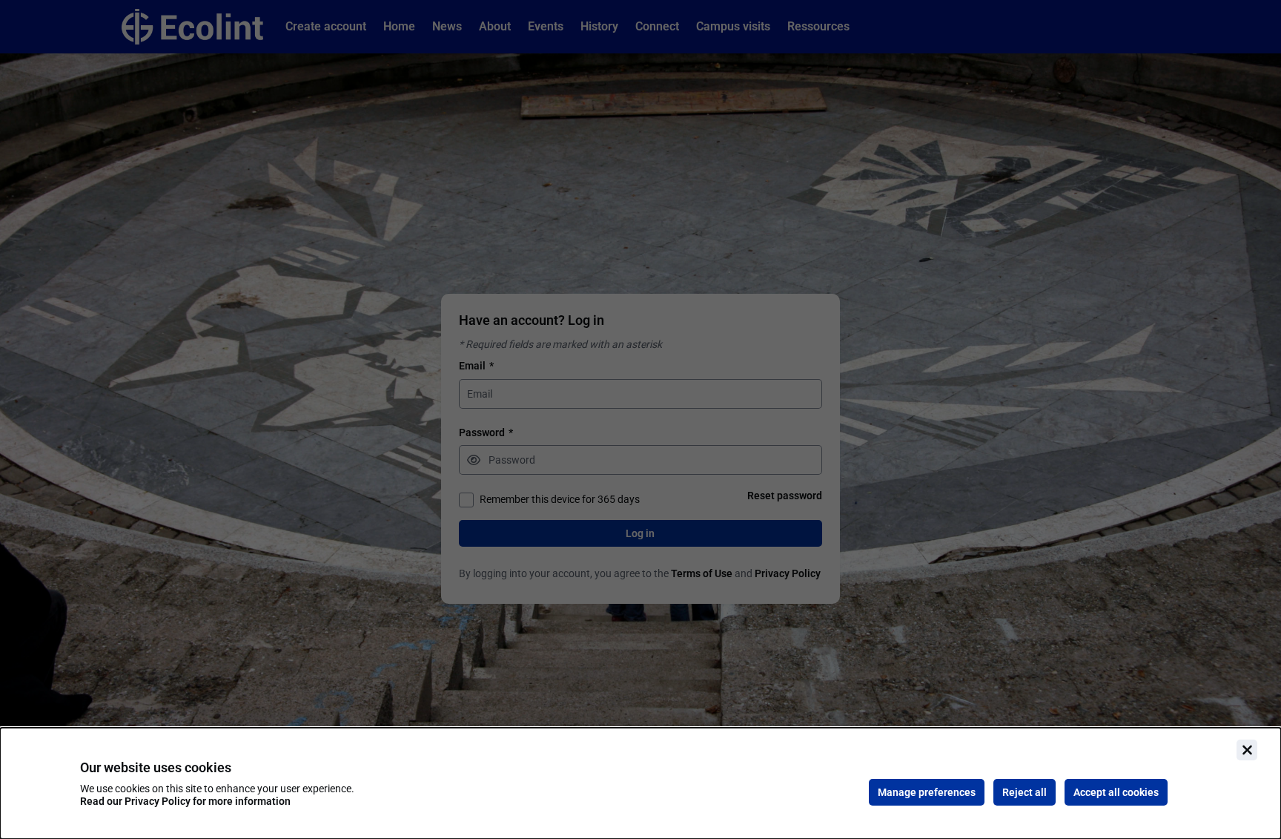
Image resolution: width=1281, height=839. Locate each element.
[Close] (1247, 750)
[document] (640, 783)
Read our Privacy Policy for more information (185, 801)
